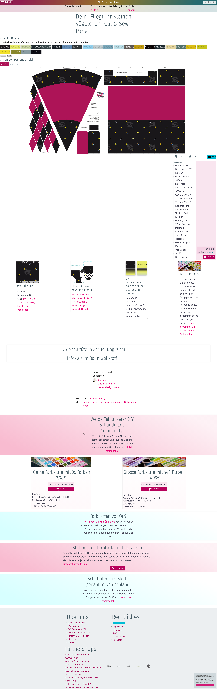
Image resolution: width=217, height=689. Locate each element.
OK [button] (205, 685)
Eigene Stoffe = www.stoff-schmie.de (83, 667)
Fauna (86, 402)
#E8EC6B (142, 264)
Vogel (120, 402)
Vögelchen (110, 402)
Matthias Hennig (96, 398)
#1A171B (130, 264)
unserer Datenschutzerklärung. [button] (202, 682)
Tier (101, 402)
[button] (198, 156)
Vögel (86, 405)
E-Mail (71, 642)
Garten (94, 402)
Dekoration (130, 402)
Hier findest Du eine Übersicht (99, 521)
